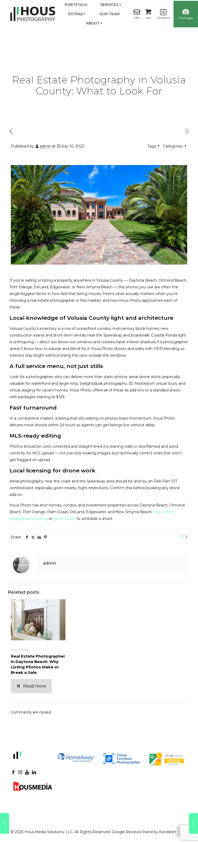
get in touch (64, 518)
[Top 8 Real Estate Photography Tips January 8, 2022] (4, 823)
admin (45, 146)
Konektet (167, 832)
